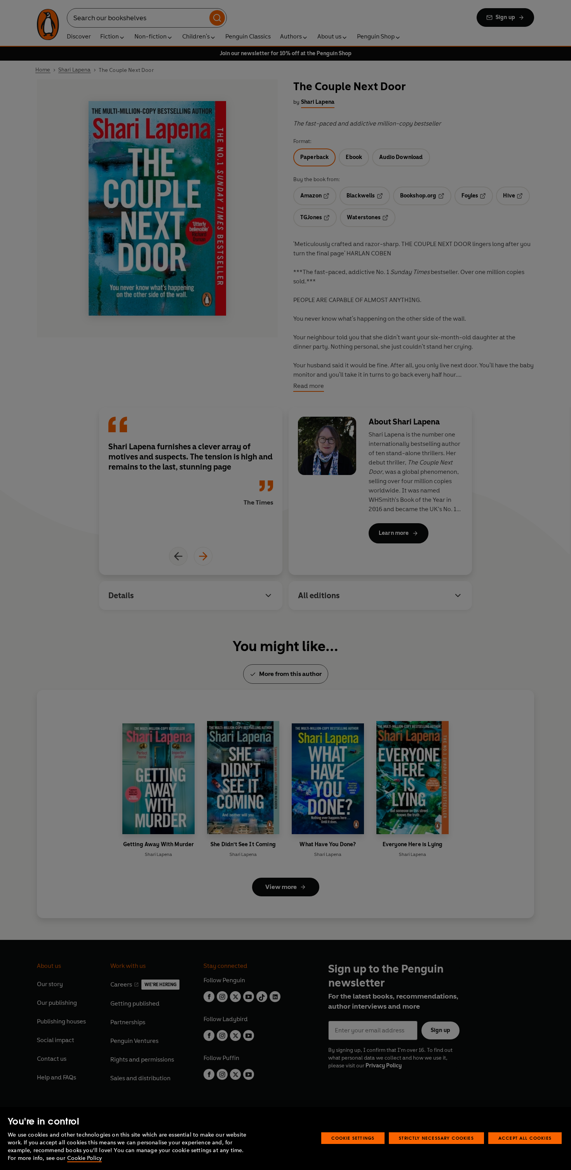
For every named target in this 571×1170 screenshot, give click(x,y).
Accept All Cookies (525, 1138)
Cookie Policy (84, 1158)
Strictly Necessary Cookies (436, 1138)
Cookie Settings (353, 1138)
